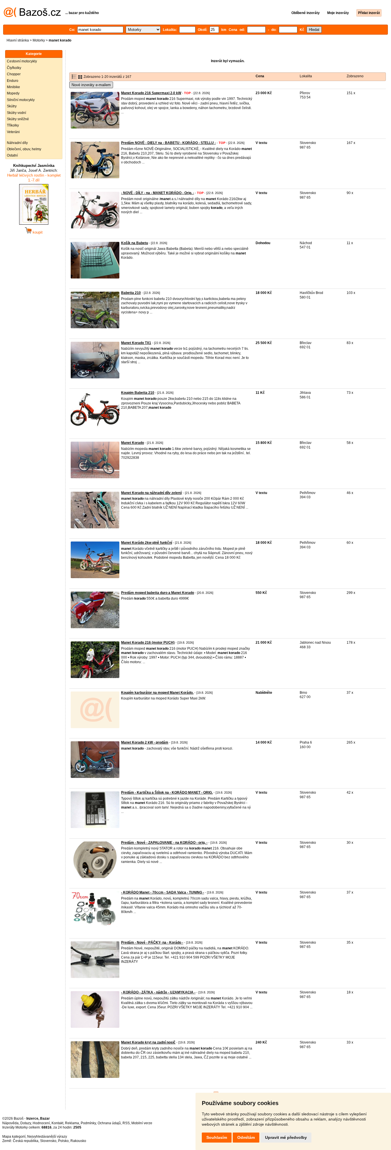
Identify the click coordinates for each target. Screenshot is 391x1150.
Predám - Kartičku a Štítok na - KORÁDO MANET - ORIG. (167, 793)
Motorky (39, 40)
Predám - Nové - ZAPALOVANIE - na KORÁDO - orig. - (164, 843)
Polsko (63, 1141)
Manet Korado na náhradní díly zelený (151, 493)
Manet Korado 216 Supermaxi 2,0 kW (151, 93)
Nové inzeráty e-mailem (91, 85)
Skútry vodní (16, 113)
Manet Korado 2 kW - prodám (144, 742)
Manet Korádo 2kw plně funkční (146, 543)
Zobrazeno (355, 76)
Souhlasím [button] (216, 1137)
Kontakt (57, 1123)
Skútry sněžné (18, 119)
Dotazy (25, 1123)
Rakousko (78, 1141)
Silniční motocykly (21, 100)
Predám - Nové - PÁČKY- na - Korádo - (152, 942)
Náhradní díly (17, 143)
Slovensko (48, 1141)
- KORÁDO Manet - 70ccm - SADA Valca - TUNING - (162, 892)
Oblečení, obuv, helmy (24, 149)
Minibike (13, 87)
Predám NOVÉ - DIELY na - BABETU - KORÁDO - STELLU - (168, 143)
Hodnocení (41, 1123)
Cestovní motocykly (22, 61)
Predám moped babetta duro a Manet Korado (157, 593)
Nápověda (10, 1123)
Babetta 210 (131, 293)
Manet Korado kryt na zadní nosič (148, 1042)
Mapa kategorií (13, 1137)
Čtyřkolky (14, 68)
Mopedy (13, 93)
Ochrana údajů (109, 1123)
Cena (260, 76)
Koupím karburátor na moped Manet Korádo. (157, 693)
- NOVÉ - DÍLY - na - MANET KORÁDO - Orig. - (157, 193)
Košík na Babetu (134, 243)
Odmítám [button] (246, 1137)
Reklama (72, 1123)
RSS (126, 1123)
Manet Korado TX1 (136, 343)
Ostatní (12, 155)
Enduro (12, 81)
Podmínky (88, 1123)
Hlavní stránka (18, 40)
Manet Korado (132, 443)
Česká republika (25, 1141)
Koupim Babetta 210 (137, 393)
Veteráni (13, 132)
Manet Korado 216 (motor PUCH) (148, 643)
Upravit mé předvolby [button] (286, 1137)
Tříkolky (13, 125)
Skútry (12, 106)
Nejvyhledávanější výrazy (47, 1137)
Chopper (14, 74)
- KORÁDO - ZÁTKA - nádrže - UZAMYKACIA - (158, 992)
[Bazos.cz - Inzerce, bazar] (32, 16)
